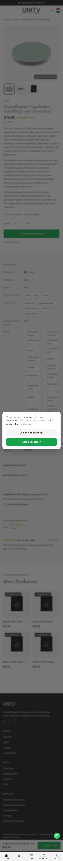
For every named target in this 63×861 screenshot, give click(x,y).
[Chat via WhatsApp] (57, 836)
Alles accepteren (31, 442)
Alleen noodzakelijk (31, 432)
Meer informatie (23, 424)
